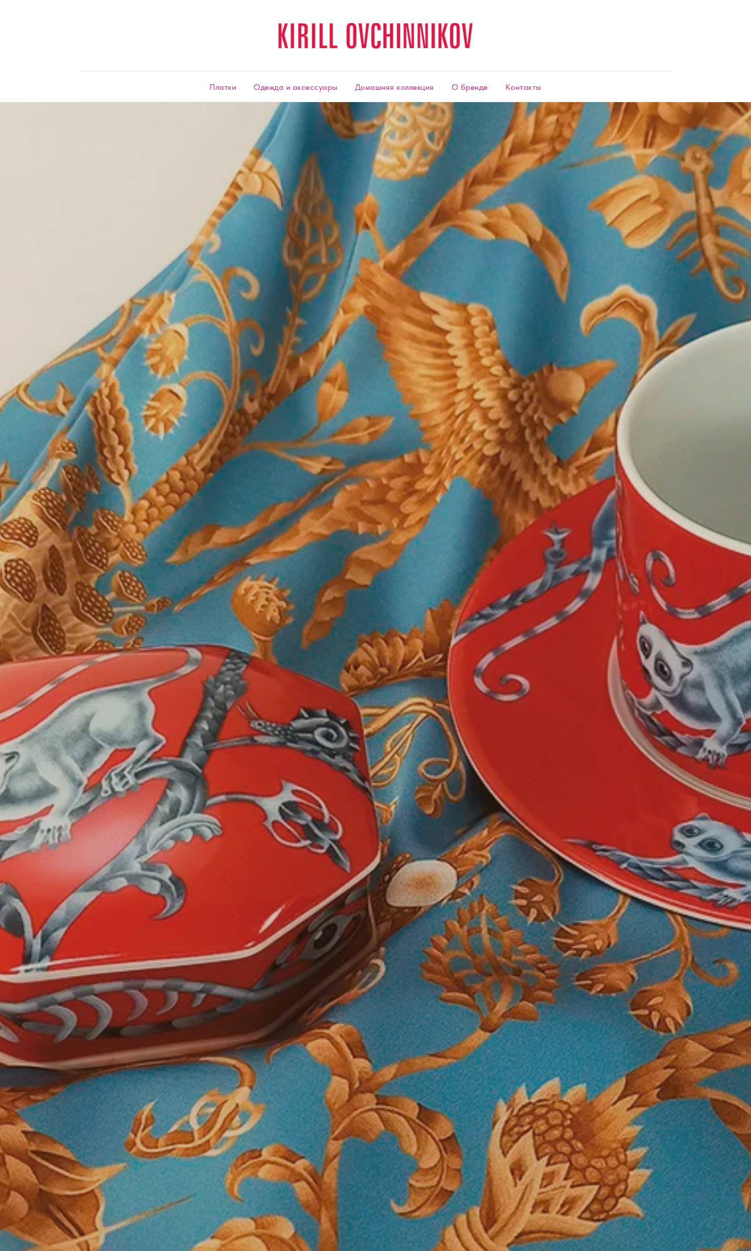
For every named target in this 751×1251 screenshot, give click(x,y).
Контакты (523, 87)
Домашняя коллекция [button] (394, 87)
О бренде (470, 87)
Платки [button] (222, 87)
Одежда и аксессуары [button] (295, 87)
